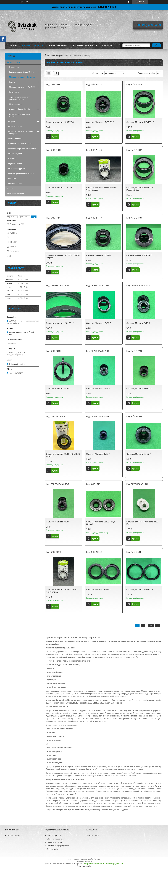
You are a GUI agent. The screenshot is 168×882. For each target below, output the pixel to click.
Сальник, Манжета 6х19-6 (138, 323)
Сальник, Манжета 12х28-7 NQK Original (101, 523)
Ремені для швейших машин (21, 173)
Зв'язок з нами (93, 835)
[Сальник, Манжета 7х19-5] (103, 370)
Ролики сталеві (15, 183)
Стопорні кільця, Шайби (19, 109)
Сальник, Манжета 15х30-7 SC (100, 122)
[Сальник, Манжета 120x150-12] (63, 305)
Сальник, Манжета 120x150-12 (60, 323)
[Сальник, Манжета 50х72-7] (103, 571)
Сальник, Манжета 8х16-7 (98, 454)
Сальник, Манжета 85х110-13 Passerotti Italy (139, 188)
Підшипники (14, 67)
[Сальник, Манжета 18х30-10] (143, 370)
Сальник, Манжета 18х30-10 (139, 388)
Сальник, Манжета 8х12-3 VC (59, 187)
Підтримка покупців (82, 45)
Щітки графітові (15, 104)
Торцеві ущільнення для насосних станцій (19, 98)
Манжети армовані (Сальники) (22, 77)
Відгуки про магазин (15, 193)
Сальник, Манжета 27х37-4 (98, 255)
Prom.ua (97, 859)
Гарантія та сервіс (54, 842)
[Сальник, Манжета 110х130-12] (143, 104)
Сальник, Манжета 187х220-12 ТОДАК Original (63, 256)
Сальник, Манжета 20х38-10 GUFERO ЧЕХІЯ (63, 455)
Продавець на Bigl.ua (84, 861)
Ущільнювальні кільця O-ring (21, 72)
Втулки (12, 121)
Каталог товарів (31, 45)
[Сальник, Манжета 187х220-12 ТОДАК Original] (63, 237)
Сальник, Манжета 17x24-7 (98, 323)
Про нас (10, 188)
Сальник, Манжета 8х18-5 (57, 522)
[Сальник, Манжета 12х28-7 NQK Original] (103, 503)
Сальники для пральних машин (19, 115)
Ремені (12, 82)
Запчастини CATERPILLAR (20, 144)
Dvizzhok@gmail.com (18, 364)
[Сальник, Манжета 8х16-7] (103, 435)
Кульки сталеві (15, 164)
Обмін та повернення (56, 839)
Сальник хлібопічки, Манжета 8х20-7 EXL (143, 523)
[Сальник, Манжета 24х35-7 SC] (63, 104)
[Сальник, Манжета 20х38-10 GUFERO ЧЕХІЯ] (63, 435)
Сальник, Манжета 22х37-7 (138, 454)
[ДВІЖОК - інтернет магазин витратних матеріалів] (22, 26)
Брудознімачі (14, 92)
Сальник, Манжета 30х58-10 (139, 255)
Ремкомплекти (15, 139)
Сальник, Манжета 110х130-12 (140, 122)
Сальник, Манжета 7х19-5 (98, 388)
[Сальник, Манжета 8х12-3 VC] (63, 169)
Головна (12, 45)
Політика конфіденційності (58, 846)
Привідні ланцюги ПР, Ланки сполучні (21, 132)
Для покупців (52, 849)
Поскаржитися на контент (92, 864)
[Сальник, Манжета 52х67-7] (63, 370)
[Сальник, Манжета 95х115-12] (143, 571)
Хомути (12, 159)
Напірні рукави (15, 154)
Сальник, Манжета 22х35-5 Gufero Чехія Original (101, 188)
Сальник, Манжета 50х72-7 (98, 589)
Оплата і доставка (57, 45)
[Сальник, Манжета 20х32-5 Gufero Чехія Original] (63, 571)
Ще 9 (11, 256)
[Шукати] (156, 45)
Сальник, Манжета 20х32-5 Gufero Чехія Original (61, 590)
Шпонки (12, 178)
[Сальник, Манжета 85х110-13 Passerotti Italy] (143, 169)
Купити (55, 136)
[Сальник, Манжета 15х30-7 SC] (103, 104)
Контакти (107, 45)
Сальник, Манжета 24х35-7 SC (60, 122)
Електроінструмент (17, 168)
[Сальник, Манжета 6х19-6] (143, 305)
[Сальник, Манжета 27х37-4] (103, 237)
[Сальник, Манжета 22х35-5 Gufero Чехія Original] (103, 169)
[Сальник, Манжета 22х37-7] (143, 435)
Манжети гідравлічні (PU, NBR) (22, 87)
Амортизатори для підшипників (22, 149)
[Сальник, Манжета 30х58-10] (143, 237)
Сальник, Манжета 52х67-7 (58, 388)
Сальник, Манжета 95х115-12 (139, 589)
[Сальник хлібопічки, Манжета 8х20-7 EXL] (143, 503)
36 (151, 626)
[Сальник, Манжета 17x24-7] (103, 305)
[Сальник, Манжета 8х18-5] (63, 503)
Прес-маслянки (15, 126)
